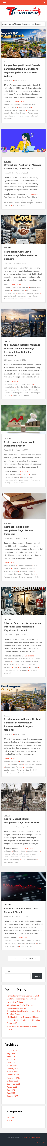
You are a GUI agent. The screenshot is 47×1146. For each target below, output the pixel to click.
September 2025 (13, 1084)
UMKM (37, 577)
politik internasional (29, 860)
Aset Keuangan (9, 197)
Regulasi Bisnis (29, 574)
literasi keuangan (19, 200)
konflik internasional (27, 857)
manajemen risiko (33, 200)
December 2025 (13, 1075)
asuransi (38, 659)
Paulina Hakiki (9, 173)
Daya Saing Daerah (28, 104)
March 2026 (12, 1066)
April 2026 (11, 1062)
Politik (7, 61)
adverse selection (10, 659)
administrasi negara (11, 104)
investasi (33, 474)
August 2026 (12, 1050)
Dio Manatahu (9, 538)
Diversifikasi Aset (23, 197)
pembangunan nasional (33, 764)
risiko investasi (19, 483)
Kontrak (21, 293)
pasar (37, 293)
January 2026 (12, 1072)
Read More (20, 102)
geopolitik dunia (33, 851)
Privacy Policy (40, 1142)
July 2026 (11, 1053)
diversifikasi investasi (12, 474)
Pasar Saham (30, 943)
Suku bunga (14, 946)
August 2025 (12, 1087)
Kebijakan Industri (23, 387)
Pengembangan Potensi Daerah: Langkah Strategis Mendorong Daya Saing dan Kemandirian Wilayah (23, 999)
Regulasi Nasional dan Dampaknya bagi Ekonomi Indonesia (19, 530)
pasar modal (23, 480)
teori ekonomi (34, 296)
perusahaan (22, 296)
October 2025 (12, 1081)
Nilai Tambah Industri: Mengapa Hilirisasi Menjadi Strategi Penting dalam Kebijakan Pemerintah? (23, 1020)
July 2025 (11, 1090)
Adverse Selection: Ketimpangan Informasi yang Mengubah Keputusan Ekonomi (22, 627)
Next (31, 959)
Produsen (34, 667)
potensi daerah (23, 116)
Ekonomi (7, 161)
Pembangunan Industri (20, 393)
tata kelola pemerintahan (26, 773)
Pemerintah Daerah (18, 113)
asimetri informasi (26, 659)
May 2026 (11, 1059)
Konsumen (22, 664)
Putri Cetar (8, 263)
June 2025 (11, 1093)
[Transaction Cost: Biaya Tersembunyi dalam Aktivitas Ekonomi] (34, 24)
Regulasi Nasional (26, 577)
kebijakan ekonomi (28, 568)
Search (7, 972)
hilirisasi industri (26, 384)
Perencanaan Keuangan (24, 203)
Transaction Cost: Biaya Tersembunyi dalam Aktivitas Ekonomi (20, 255)
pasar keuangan (18, 943)
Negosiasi (29, 293)
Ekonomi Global (19, 851)
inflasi (29, 941)
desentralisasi (26, 761)
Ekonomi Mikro (32, 290)
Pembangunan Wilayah (14, 767)
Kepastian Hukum (26, 571)
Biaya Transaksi (22, 287)
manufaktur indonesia (19, 390)
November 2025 (13, 1078)
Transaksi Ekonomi (26, 299)
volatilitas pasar (27, 946)
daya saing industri (11, 384)
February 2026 (13, 1069)
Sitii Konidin (8, 80)
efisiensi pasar (35, 287)
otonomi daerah (25, 107)
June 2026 (11, 1056)
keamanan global (30, 854)
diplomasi (7, 851)
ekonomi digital (18, 290)
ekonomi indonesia (25, 566)
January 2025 (12, 1096)
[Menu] (3, 2)
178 (25, 959)
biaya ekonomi (9, 287)
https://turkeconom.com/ (30, 1137)
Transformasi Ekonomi (20, 395)
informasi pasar (32, 662)
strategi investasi (19, 205)
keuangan (15, 477)
